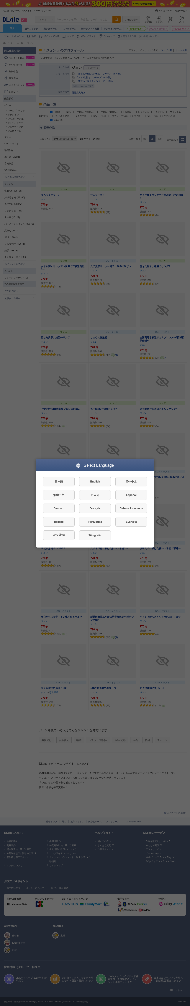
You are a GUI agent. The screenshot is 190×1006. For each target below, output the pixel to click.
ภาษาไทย (59, 535)
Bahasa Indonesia (131, 508)
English (95, 481)
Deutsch (58, 508)
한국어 (95, 495)
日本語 (59, 481)
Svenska (131, 522)
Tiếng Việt (95, 535)
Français (95, 508)
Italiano (59, 522)
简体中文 (131, 481)
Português (95, 522)
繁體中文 (58, 495)
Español (131, 495)
